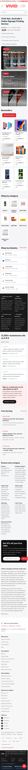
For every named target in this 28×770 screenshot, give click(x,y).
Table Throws (18, 506)
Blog (2, 654)
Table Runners (18, 515)
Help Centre (12, 632)
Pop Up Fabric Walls (19, 479)
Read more (4, 620)
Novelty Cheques (5, 515)
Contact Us (4, 705)
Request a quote (10, 403)
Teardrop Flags (4, 492)
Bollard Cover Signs (19, 494)
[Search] (24, 12)
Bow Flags (3, 494)
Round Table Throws (19, 513)
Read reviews (5, 343)
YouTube (5, 732)
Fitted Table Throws (19, 509)
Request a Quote (5, 707)
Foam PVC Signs (5, 511)
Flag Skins (3, 536)
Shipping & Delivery (6, 710)
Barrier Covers (17, 498)
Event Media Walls (18, 469)
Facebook (5, 724)
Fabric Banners (4, 477)
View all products (9, 115)
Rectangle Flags (5, 496)
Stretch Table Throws (19, 511)
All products (4, 250)
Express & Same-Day (6, 712)
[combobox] (13, 12)
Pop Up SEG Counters (19, 481)
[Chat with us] (23, 766)
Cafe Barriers (17, 492)
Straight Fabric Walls (19, 473)
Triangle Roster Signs (19, 500)
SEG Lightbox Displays (19, 471)
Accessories (4, 500)
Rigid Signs (4, 506)
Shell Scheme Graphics (17, 476)
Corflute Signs (4, 507)
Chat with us (17, 30)
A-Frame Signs (18, 490)
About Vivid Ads (5, 646)
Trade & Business (5, 693)
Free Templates (5, 715)
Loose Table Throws (19, 507)
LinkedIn (5, 730)
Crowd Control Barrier (19, 496)
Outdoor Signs (18, 488)
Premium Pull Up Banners (5, 474)
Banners (3, 467)
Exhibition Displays (19, 467)
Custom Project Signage (7, 690)
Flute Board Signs (5, 513)
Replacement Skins (6, 524)
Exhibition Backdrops (19, 483)
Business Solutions (6, 682)
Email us (18, 632)
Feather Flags (4, 490)
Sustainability (5, 651)
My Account (4, 699)
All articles (23, 412)
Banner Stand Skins (6, 530)
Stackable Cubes (5, 509)
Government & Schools (7, 688)
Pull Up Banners (5, 469)
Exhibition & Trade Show (7, 665)
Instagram (5, 727)
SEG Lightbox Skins (6, 528)
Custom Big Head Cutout (5, 520)
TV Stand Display (18, 485)
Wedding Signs (5, 517)
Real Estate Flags (5, 502)
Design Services (5, 718)
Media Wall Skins (5, 526)
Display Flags (4, 488)
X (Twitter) (5, 735)
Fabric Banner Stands (6, 471)
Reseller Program (5, 685)
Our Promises (4, 648)
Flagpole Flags (4, 498)
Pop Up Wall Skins (5, 532)
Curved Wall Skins (5, 534)
